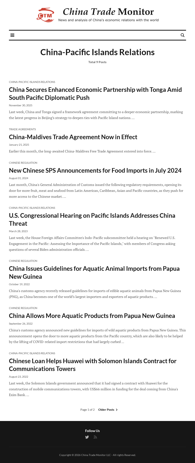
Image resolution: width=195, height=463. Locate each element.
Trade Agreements (22, 129)
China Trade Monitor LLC (96, 455)
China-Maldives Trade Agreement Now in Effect (73, 137)
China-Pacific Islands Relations (32, 81)
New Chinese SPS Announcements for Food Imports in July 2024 (95, 170)
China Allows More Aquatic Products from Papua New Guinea (92, 315)
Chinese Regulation (23, 162)
